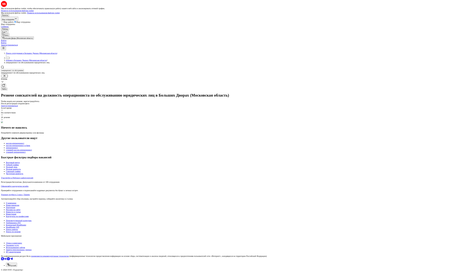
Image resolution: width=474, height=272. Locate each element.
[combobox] (12, 70)
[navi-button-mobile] (3, 48)
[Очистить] (4, 76)
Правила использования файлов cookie (43, 13)
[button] (3, 41)
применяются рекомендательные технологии (50, 256)
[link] (5, 34)
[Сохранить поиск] (3, 86)
